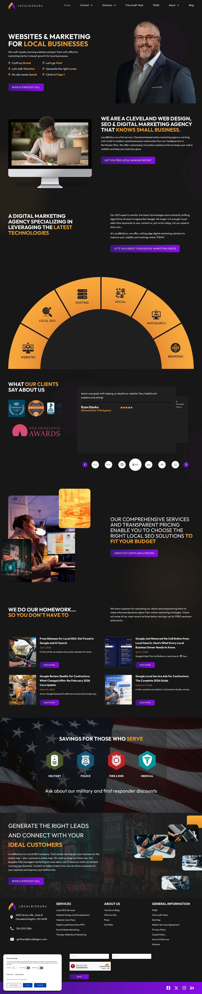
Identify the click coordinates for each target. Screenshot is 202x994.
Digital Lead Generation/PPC (70, 924)
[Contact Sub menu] (91, 6)
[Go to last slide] (85, 464)
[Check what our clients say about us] (36, 408)
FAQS (156, 5)
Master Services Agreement (165, 924)
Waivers (156, 944)
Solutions (107, 5)
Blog (191, 5)
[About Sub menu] (178, 6)
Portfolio (108, 924)
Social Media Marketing (67, 929)
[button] (95, 464)
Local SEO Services (65, 910)
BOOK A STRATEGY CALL (26, 881)
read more (49, 665)
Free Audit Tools (134, 5)
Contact (84, 5)
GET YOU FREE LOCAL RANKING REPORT (128, 160)
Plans (107, 919)
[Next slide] (186, 464)
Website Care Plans (65, 919)
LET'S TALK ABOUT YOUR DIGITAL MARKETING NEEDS (145, 248)
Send (79, 976)
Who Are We (110, 915)
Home (67, 5)
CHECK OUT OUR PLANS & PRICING (134, 553)
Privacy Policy (159, 929)
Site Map (156, 919)
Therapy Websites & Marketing (71, 934)
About (172, 5)
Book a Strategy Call (26, 87)
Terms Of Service (160, 939)
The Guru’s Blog (111, 910)
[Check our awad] (36, 430)
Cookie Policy (158, 934)
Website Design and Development (73, 915)
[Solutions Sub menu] (115, 6)
